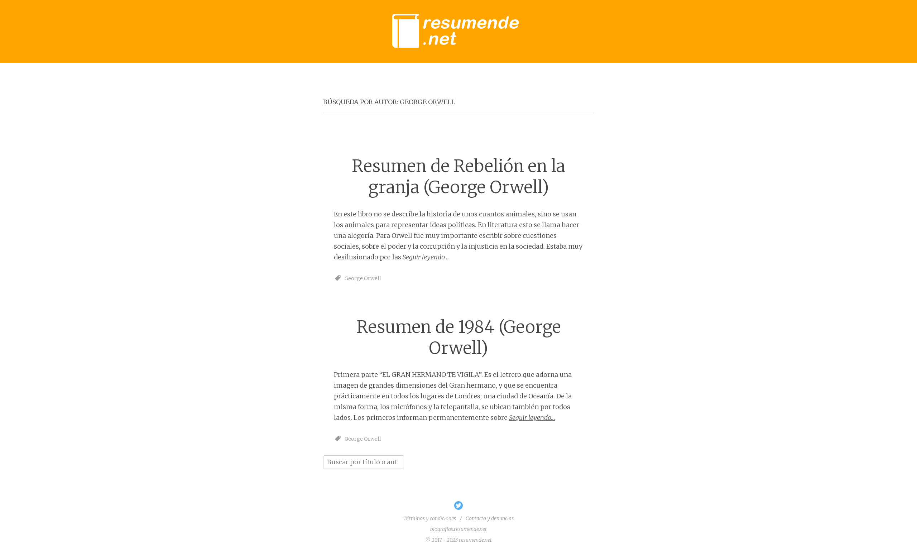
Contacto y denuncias (490, 518)
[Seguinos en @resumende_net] (458, 508)
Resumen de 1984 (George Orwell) (458, 337)
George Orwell (363, 278)
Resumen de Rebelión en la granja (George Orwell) (458, 176)
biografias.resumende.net (458, 529)
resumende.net (475, 540)
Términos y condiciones (429, 518)
